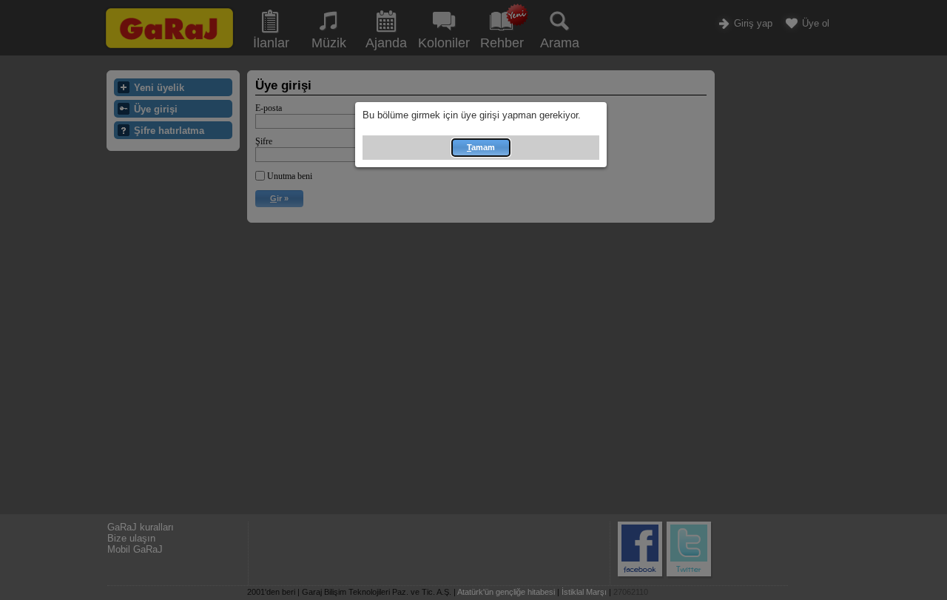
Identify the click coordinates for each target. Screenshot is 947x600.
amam (481, 147)
